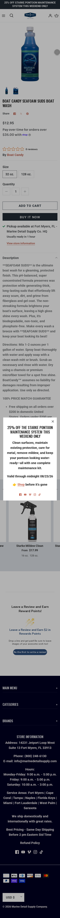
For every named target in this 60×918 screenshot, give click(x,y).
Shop (21, 484)
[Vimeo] (30, 494)
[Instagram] (35, 494)
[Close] (52, 421)
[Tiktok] (39, 494)
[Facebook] (20, 494)
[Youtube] (25, 494)
